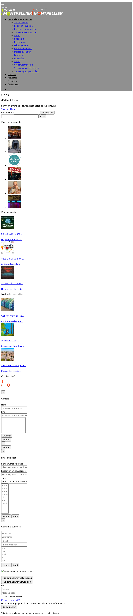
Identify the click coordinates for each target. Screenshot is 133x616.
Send (15, 516)
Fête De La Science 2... (13, 258)
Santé (17, 61)
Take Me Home (8, 109)
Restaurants (20, 42)
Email (3, 411)
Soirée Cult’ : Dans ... (11, 233)
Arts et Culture (21, 22)
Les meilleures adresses (20, 19)
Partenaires (13, 84)
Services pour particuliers (26, 71)
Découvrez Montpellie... (13, 365)
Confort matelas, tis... (12, 315)
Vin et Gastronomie (23, 64)
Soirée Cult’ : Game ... (12, 283)
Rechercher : (7, 112)
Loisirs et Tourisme (23, 25)
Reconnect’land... (10, 340)
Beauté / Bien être (23, 48)
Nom (3, 404)
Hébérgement (21, 45)
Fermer (6, 439)
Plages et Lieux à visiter (25, 29)
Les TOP (12, 74)
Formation (19, 55)
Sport (17, 35)
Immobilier (19, 58)
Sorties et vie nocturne (25, 32)
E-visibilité (13, 80)
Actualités (12, 77)
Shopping (19, 38)
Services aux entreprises (26, 67)
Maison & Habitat (22, 51)
